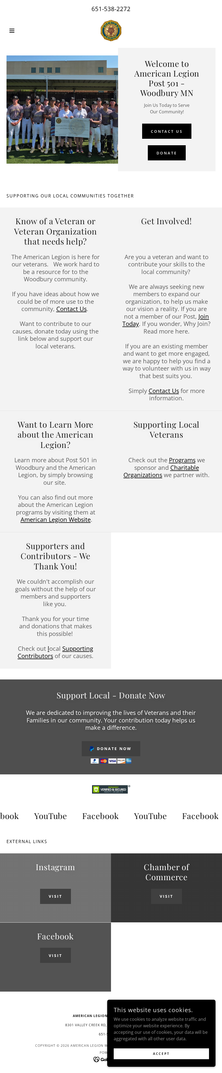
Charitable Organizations (161, 471)
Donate (166, 153)
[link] (111, 30)
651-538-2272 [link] (111, 9)
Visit (55, 896)
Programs (182, 460)
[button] (22, 30)
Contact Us (167, 131)
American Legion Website (56, 519)
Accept (161, 1053)
